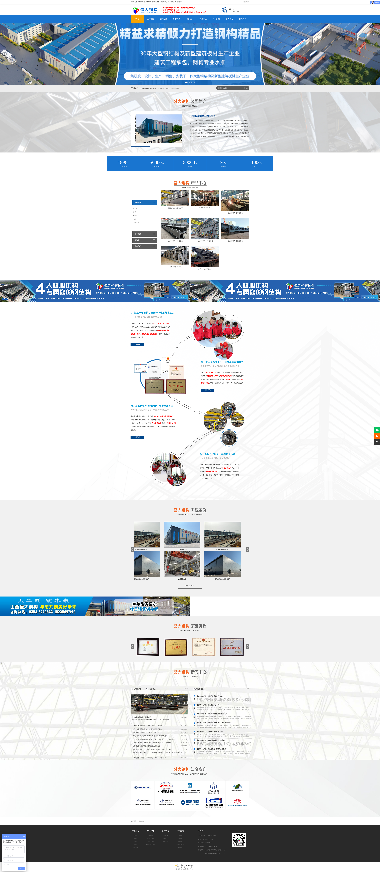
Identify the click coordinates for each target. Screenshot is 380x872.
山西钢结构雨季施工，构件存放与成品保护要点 (147, 729)
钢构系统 (163, 19)
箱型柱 (135, 212)
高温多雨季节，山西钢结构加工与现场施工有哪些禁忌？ (150, 736)
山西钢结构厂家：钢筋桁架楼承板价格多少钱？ (211, 740)
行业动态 (152, 689)
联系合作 (242, 19)
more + (192, 140)
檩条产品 (203, 19)
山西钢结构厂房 (154, 88)
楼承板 (190, 19)
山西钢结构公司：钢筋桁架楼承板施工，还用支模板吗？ (214, 722)
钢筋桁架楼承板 (175, 88)
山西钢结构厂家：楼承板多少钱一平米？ (209, 705)
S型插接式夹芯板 (150, 844)
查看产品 (208, 390)
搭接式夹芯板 (150, 838)
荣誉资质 (180, 841)
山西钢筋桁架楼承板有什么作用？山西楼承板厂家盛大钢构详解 (152, 742)
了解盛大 (137, 344)
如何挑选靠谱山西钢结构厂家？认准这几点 (146, 732)
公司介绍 (180, 835)
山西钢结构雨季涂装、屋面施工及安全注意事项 (147, 726)
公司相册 (180, 838)
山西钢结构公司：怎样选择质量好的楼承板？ (211, 696)
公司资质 (137, 437)
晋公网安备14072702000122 (185, 865)
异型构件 (136, 223)
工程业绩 (150, 19)
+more (186, 688)
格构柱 (135, 219)
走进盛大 (229, 19)
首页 (137, 19)
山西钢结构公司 (144, 88)
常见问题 (165, 841)
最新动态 (165, 838)
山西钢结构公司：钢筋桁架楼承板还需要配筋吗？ (212, 714)
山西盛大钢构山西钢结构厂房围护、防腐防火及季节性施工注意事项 (153, 739)
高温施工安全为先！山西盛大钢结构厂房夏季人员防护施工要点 (152, 749)
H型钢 (135, 208)
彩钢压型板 (150, 835)
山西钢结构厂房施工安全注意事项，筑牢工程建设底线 (149, 758)
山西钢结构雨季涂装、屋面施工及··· (159, 717)
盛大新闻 (216, 19)
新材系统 (176, 19)
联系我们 (180, 847)
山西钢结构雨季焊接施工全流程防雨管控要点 (146, 746)
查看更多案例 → (190, 586)
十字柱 (135, 215)
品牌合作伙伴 (180, 844)
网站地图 (246, 2)
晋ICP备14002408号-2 (187, 867)
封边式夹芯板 (150, 841)
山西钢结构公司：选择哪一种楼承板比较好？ (211, 731)
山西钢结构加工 (164, 88)
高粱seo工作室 (142, 821)
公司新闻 (137, 689)
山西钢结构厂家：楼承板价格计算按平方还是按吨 (212, 749)
